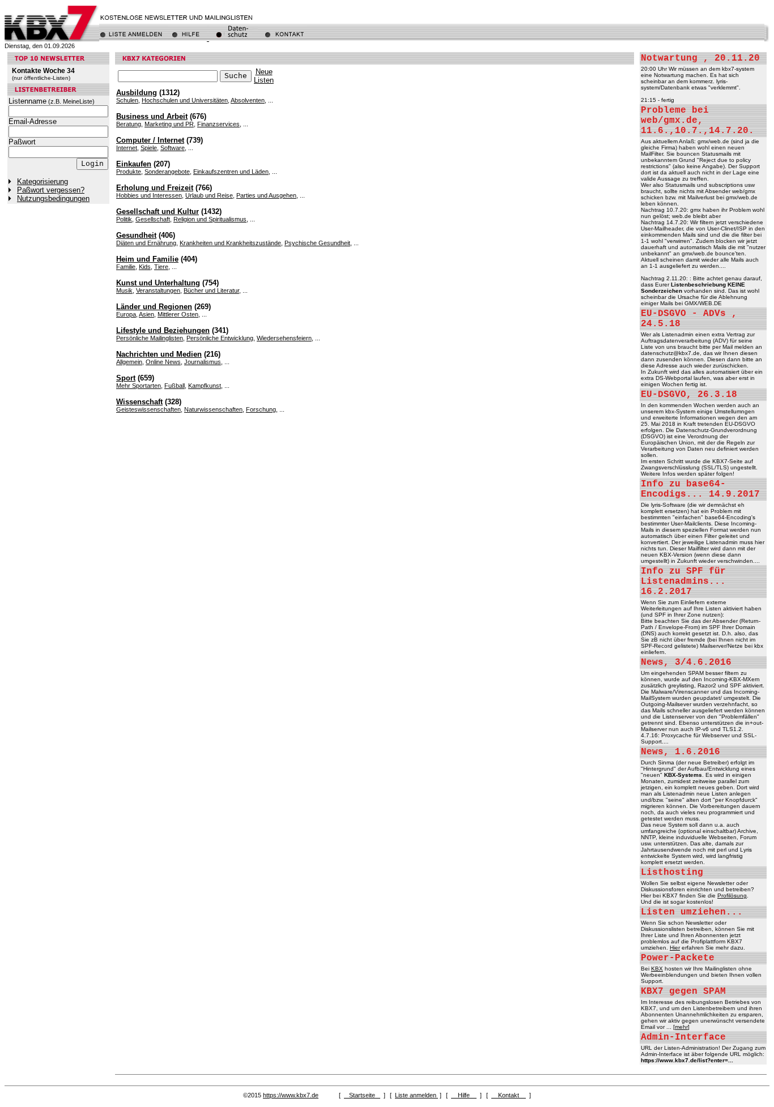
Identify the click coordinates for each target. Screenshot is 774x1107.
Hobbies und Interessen (149, 195)
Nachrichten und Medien (159, 354)
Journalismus (202, 361)
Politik (124, 219)
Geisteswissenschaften (148, 409)
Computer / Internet (150, 140)
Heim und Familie (147, 259)
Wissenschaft (139, 402)
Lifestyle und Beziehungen (163, 330)
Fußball (174, 385)
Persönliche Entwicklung (219, 338)
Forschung (261, 409)
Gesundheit (136, 235)
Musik (124, 290)
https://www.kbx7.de (290, 1095)
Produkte (128, 171)
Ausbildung (136, 92)
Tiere (161, 266)
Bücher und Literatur (211, 290)
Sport (125, 378)
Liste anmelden (416, 1095)
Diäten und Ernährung (146, 243)
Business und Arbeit (152, 116)
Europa (126, 314)
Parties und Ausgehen (266, 195)
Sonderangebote (167, 171)
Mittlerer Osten (178, 314)
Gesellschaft (152, 219)
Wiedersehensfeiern (284, 338)
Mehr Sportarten (138, 385)
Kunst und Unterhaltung (158, 283)
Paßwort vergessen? (50, 190)
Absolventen (248, 100)
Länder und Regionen (154, 306)
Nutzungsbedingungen (53, 198)
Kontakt (508, 1095)
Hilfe (464, 1095)
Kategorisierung (42, 181)
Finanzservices (218, 124)
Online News (163, 361)
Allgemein (129, 361)
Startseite (362, 1095)
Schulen (127, 100)
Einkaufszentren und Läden (231, 171)
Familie (125, 266)
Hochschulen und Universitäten (185, 100)
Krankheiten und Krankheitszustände (230, 243)
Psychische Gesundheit (317, 243)
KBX (657, 968)
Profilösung (732, 895)
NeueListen (264, 75)
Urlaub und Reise (209, 195)
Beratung (128, 124)
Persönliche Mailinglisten (149, 338)
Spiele (149, 147)
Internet (126, 147)
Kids (145, 266)
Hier (675, 947)
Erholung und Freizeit (154, 187)
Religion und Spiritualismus (209, 219)
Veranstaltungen (158, 290)
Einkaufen (133, 164)
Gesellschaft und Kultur (157, 211)
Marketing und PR (169, 124)
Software (172, 147)
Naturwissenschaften (213, 409)
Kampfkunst (204, 385)
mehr (681, 1027)
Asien (146, 314)
